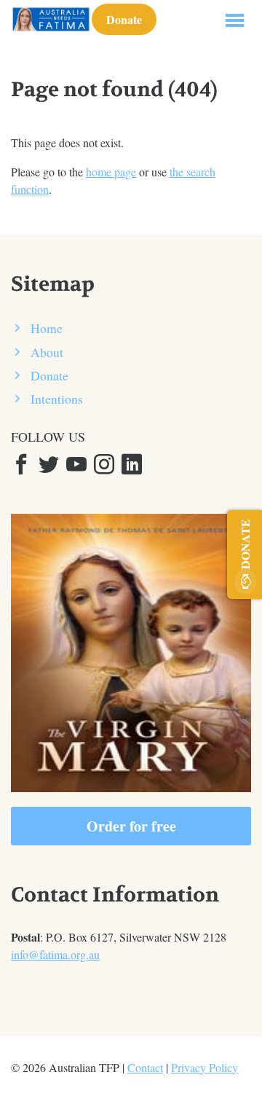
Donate (124, 19)
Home (47, 328)
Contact (145, 1067)
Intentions (57, 398)
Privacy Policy (204, 1067)
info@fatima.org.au (55, 954)
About (47, 352)
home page (111, 171)
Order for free (131, 826)
